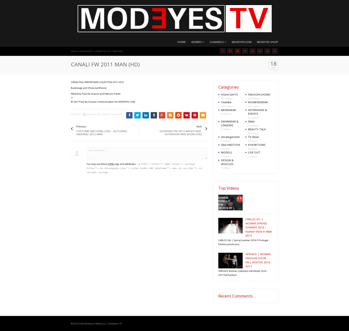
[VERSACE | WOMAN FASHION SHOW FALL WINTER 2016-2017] (230, 260)
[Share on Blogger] (170, 115)
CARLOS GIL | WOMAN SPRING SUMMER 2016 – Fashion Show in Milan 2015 (258, 227)
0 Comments (115, 114)
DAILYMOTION (230, 144)
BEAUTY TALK (257, 129)
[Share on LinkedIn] (146, 115)
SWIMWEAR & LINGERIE (229, 123)
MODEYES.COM (241, 42)
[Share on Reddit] (178, 115)
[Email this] (203, 115)
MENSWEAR (228, 110)
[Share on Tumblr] (154, 115)
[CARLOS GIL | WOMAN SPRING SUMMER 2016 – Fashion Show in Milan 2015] (230, 225)
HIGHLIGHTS (86, 51)
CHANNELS (217, 42)
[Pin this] (195, 115)
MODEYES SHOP (267, 42)
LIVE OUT (254, 152)
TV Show (253, 137)
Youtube (226, 102)
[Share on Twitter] (137, 115)
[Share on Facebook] (129, 115)
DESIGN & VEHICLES (227, 162)
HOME (181, 42)
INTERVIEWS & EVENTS (257, 112)
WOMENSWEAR (258, 102)
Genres (196, 42)
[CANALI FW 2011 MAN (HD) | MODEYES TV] (174, 18)
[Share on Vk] (186, 115)
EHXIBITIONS (256, 144)
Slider (251, 121)
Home (74, 51)
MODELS (226, 152)
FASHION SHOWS (259, 94)
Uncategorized (230, 137)
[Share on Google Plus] (162, 115)
